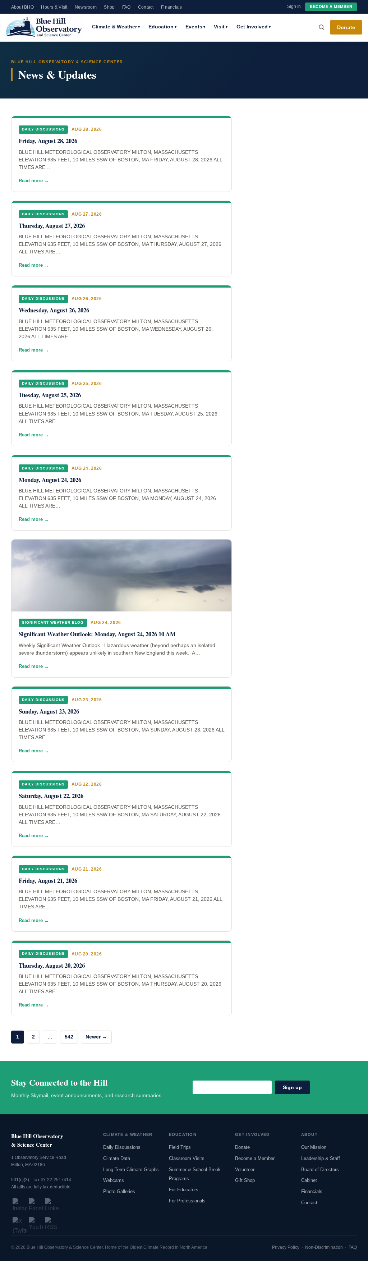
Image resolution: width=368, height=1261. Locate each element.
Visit (220, 26)
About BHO (22, 7)
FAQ (126, 7)
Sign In (294, 6)
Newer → (96, 1037)
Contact (146, 7)
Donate (346, 27)
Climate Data (116, 1158)
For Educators (183, 1189)
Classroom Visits (186, 1158)
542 (69, 1037)
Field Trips (180, 1147)
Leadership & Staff (320, 1158)
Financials (171, 7)
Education (162, 26)
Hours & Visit (54, 7)
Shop (109, 7)
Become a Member (331, 6)
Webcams (113, 1180)
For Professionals (187, 1200)
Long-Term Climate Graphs (131, 1169)
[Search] (321, 27)
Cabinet (309, 1180)
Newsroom (86, 7)
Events (195, 26)
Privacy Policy (285, 1247)
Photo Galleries (119, 1191)
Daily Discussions (122, 1147)
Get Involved (253, 26)
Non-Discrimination (324, 1247)
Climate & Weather (116, 26)
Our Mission (313, 1147)
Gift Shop (245, 1180)
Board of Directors (320, 1169)
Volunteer (244, 1169)
